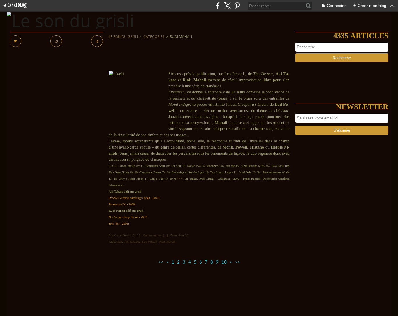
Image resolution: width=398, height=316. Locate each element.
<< (160, 262)
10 (224, 262)
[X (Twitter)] (227, 5)
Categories (153, 36)
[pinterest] (237, 5)
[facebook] (217, 5)
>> (237, 262)
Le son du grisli (123, 36)
